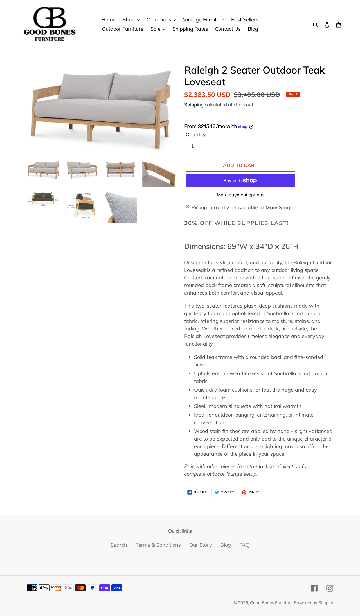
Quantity (196, 134)
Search (119, 545)
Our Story (200, 545)
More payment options (240, 194)
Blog (225, 545)
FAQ (244, 545)
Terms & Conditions (158, 545)
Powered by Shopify (313, 602)
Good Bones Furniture (271, 602)
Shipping (194, 105)
